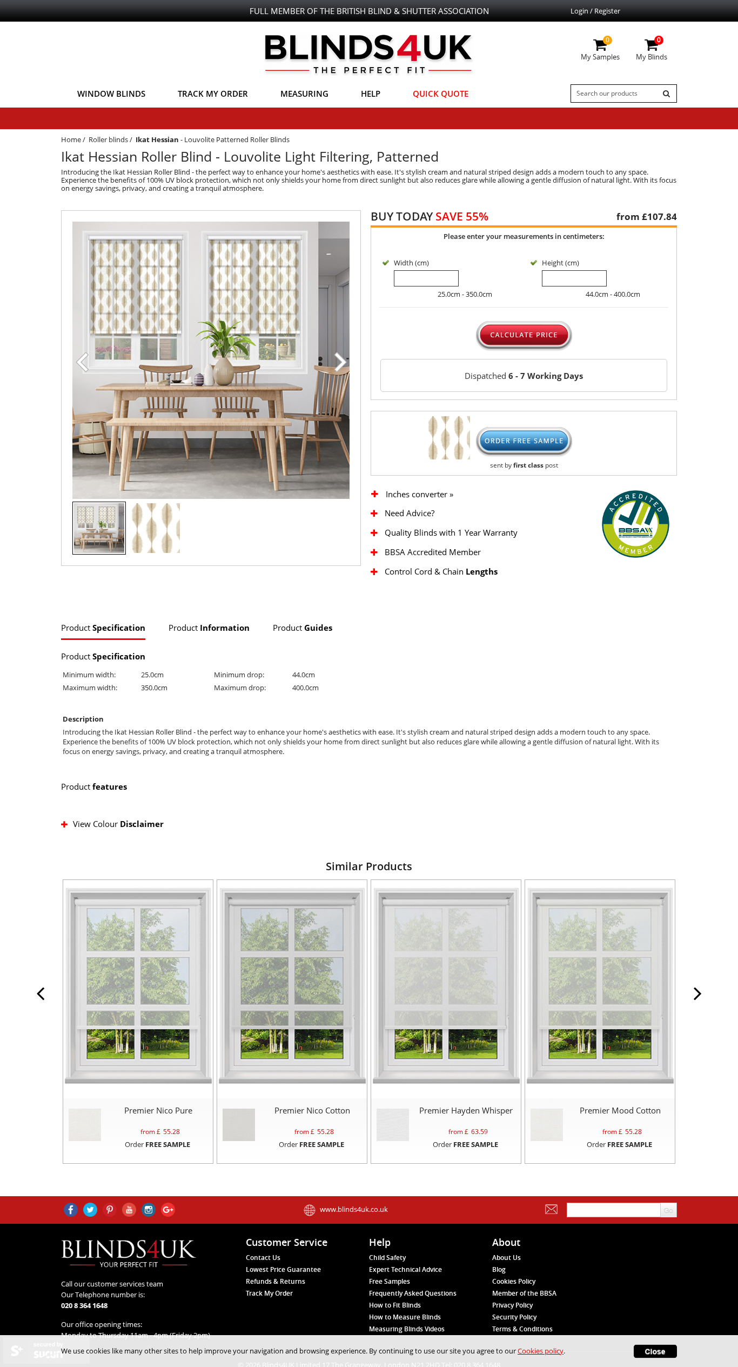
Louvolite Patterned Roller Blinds (237, 139)
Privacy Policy (512, 1305)
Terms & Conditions (522, 1328)
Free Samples (389, 1281)
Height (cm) (560, 263)
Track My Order (213, 93)
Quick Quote (440, 93)
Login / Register (595, 11)
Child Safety (387, 1257)
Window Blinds (111, 93)
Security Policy (514, 1317)
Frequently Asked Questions (413, 1293)
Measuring (304, 93)
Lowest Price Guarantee (283, 1269)
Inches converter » (419, 494)
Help (370, 93)
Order (157, 1144)
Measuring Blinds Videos (407, 1328)
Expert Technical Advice (405, 1269)
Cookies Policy (513, 1281)
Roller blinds (108, 139)
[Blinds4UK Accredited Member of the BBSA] (635, 523)
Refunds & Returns (275, 1281)
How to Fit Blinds (395, 1305)
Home (71, 139)
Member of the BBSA (524, 1293)
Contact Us (263, 1257)
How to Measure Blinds (405, 1317)
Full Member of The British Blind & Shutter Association (369, 11)
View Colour (118, 823)
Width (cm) (411, 263)
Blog (499, 1269)
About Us (506, 1257)
